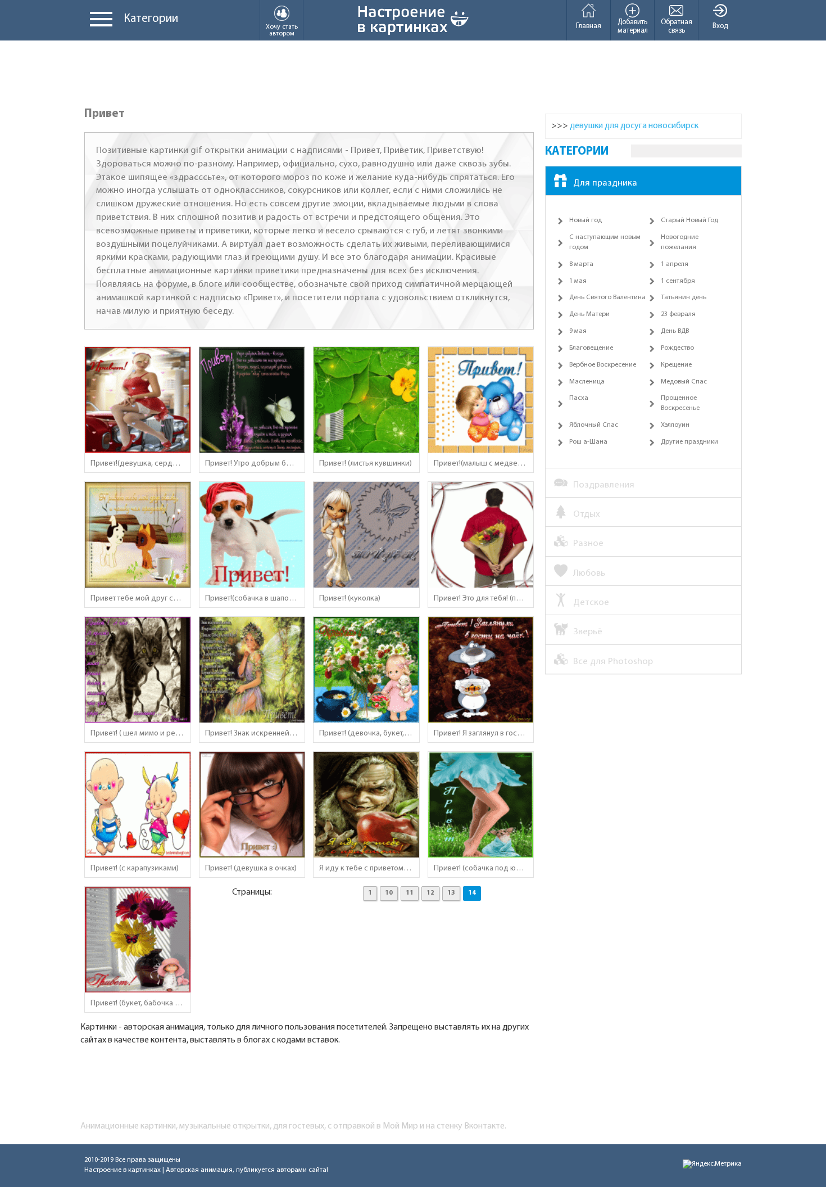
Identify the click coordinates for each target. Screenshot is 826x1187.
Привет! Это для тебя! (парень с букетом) (481, 598)
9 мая (578, 331)
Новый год (585, 220)
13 (451, 893)
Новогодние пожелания (679, 242)
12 (430, 893)
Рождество (677, 348)
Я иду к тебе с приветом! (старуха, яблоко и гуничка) (366, 868)
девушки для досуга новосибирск (634, 125)
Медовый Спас (684, 381)
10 (389, 893)
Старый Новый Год (689, 220)
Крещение (676, 365)
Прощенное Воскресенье (680, 403)
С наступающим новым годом (605, 242)
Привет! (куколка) (349, 598)
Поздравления (603, 485)
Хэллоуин (675, 425)
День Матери (589, 314)
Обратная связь (676, 26)
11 (410, 893)
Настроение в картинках (122, 1170)
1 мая (578, 281)
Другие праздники (689, 442)
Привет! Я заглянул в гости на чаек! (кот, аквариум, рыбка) (481, 733)
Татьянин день (683, 297)
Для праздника (605, 183)
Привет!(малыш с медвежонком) (481, 463)
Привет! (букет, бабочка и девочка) (137, 1003)
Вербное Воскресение (602, 365)
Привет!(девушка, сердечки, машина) (137, 463)
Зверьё (587, 632)
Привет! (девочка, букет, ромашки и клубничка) (366, 733)
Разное (588, 543)
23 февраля (678, 314)
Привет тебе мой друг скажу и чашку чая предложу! (137, 598)
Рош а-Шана (588, 442)
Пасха (578, 398)
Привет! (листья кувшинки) (365, 463)
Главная (588, 26)
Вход (720, 26)
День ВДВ (675, 331)
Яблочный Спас (593, 425)
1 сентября (678, 281)
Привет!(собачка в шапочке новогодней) (252, 598)
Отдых (586, 514)
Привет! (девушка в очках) (251, 868)
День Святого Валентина (607, 297)
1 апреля (674, 264)
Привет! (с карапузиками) (134, 868)
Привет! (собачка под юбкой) (481, 868)
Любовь (589, 573)
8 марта (581, 264)
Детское (591, 602)
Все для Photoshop (613, 661)
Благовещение (591, 348)
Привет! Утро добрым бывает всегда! (252, 463)
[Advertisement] (413, 74)
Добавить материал (633, 26)
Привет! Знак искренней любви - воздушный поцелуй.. (252, 733)
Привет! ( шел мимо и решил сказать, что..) (137, 733)
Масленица (587, 381)
